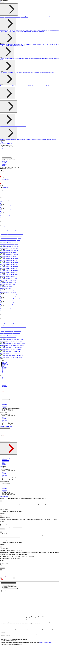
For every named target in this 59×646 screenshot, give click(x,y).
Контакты (2, 142)
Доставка (4, 378)
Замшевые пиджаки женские (5, 72)
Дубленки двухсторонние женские (7, 44)
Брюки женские (3, 126)
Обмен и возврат (5, 381)
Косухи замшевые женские (27, 72)
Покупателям (2, 453)
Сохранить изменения (17, 644)
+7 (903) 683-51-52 (7, 145)
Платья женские (17, 126)
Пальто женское (9, 113)
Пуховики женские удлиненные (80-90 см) (23, 85)
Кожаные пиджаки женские (36, 58)
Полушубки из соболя (48, 30)
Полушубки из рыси (7, 31)
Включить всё (4, 644)
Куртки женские (3, 113)
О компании (4, 377)
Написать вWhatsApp (4, 152)
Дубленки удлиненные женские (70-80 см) (37, 44)
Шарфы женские (9, 139)
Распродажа (2, 140)
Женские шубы (3, 14)
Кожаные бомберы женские (25, 58)
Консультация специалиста (5, 427)
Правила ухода (5, 380)
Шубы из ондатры (11, 16)
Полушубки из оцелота (15, 31)
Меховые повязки (23, 139)
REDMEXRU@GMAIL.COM (6, 143)
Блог (1, 141)
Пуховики (2, 84)
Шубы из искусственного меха (6, 99)
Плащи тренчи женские (17, 113)
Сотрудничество (5, 382)
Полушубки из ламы (24, 31)
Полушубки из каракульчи (5, 30)
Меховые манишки (16, 139)
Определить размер (6, 379)
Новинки (1, 2)
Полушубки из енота (32, 31)
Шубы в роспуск (34, 16)
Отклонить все (10, 644)
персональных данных (17, 511)
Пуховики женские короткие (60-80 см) (7, 85)
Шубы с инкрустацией (19, 16)
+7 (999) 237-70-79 (6, 414)
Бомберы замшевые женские (38, 72)
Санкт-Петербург (5, 179)
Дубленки (2, 43)
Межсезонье (2, 111)
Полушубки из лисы (32, 30)
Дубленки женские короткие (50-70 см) (21, 44)
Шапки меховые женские (32, 139)
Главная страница (3, 194)
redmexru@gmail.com (4, 496)
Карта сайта (4, 386)
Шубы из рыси (6, 17)
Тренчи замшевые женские (49, 72)
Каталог (1, 1)
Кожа (1, 57)
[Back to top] (1, 580)
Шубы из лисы (53, 16)
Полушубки (2, 29)
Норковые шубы (27, 16)
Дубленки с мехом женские (19, 45)
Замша (1, 71)
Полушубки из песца (40, 30)
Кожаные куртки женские (15, 58)
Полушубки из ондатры (15, 30)
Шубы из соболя (12, 17)
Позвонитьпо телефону (4, 149)
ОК (14, 577)
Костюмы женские (10, 126)
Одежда (3, 369)
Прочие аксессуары (52, 139)
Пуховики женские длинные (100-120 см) (40, 85)
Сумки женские (3, 139)
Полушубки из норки (24, 30)
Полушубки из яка (40, 31)
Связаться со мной (3, 0)
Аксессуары (2, 138)
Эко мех (1, 98)
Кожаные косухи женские (5, 58)
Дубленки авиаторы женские (8, 45)
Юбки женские (23, 126)
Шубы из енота (40, 16)
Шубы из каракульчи (4, 16)
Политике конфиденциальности (45, 642)
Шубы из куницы (46, 16)
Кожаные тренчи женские (47, 58)
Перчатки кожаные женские (42, 139)
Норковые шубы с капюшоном (22, 17)
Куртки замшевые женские (16, 72)
